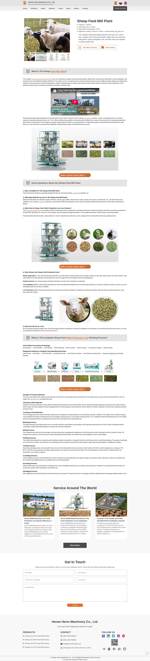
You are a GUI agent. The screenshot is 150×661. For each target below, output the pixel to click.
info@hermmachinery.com (72, 644)
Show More (75, 545)
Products (34, 8)
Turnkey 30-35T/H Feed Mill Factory (36, 640)
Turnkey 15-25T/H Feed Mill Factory (36, 647)
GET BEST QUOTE (90, 47)
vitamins (41, 201)
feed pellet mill (87, 118)
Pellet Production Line (77, 338)
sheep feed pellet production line (42, 79)
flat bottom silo (34, 399)
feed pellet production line (34, 210)
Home (25, 8)
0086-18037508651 (69, 636)
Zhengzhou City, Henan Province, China (77, 648)
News (68, 8)
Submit (75, 605)
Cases (60, 8)
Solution (52, 8)
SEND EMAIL (110, 47)
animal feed (76, 193)
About (43, 8)
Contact (85, 8)
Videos (76, 8)
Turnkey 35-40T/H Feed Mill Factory (36, 636)
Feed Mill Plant (58, 71)
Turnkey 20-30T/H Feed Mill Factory (36, 643)
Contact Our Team (120, 8)
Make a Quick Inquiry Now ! (73, 175)
